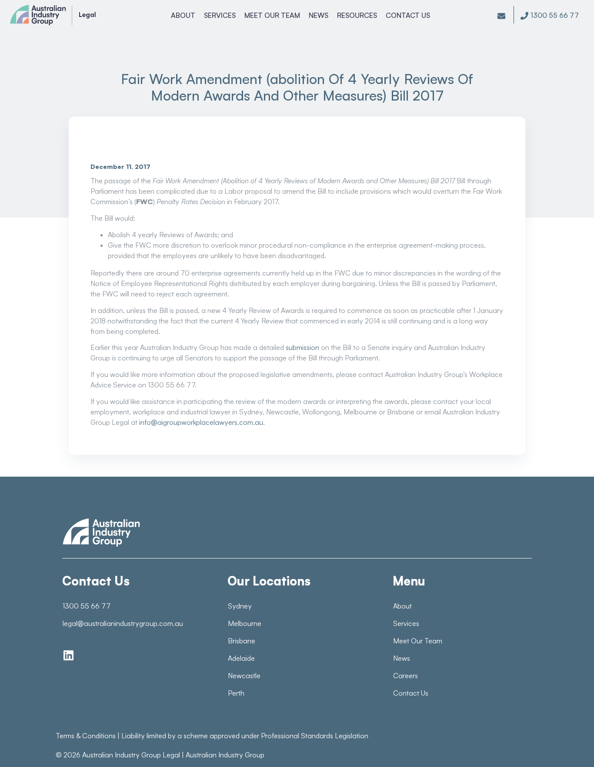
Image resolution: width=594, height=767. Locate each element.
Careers (405, 675)
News (318, 15)
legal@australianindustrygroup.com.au (123, 623)
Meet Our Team (272, 15)
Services (220, 15)
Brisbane (241, 640)
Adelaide (241, 658)
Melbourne (244, 623)
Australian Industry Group (225, 754)
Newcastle (244, 675)
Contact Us (408, 15)
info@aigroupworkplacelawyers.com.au (201, 422)
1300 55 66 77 (86, 606)
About (183, 15)
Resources (357, 15)
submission (302, 347)
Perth (236, 693)
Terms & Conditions (86, 735)
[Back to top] (568, 745)
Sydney (240, 606)
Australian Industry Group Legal (131, 754)
